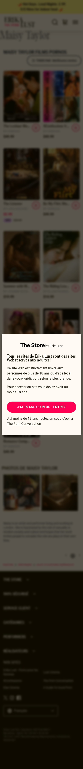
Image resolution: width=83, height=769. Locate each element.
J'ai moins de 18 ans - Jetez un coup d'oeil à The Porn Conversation (40, 421)
